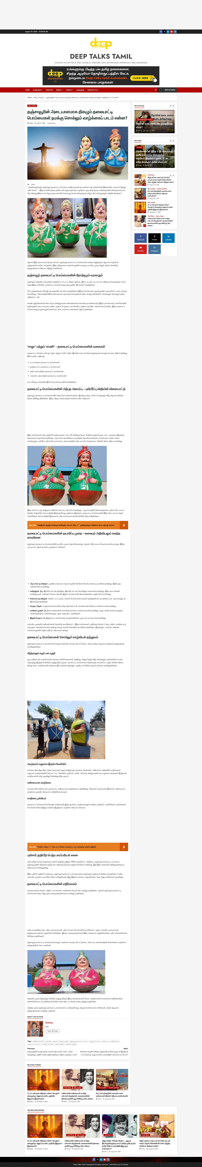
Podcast (49, 90)
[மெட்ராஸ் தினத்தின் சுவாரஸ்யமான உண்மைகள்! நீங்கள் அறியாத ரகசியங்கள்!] (112, 1079)
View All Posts (52, 1031)
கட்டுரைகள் (37, 90)
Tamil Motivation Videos (144, 120)
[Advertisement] (101, 15)
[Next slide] (173, 106)
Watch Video (170, 90)
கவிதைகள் (80, 90)
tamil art (55, 1041)
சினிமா (58, 90)
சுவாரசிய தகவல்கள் (114, 1088)
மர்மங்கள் (139, 147)
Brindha (140, 130)
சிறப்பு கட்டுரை (32, 106)
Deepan (31, 1102)
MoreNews (114, 1164)
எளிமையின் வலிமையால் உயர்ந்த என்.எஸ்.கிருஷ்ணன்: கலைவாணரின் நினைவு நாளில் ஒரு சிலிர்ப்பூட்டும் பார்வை (77, 1096)
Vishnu (31, 123)
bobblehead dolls (38, 1041)
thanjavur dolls (64, 1041)
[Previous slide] (170, 106)
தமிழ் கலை (105, 1041)
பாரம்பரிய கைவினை (47, 1044)
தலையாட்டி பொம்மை (34, 1044)
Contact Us (92, 90)
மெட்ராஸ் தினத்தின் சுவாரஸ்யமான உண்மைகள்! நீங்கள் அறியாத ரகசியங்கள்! (140, 180)
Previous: (52, 1051)
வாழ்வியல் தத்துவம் (71, 1044)
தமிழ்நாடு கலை (115, 1041)
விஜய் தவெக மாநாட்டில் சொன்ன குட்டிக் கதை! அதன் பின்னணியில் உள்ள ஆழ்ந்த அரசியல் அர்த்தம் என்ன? (154, 1143)
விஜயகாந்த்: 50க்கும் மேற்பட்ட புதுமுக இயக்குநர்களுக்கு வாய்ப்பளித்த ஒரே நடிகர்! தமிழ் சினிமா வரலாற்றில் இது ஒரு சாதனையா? (140, 221)
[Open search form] (155, 90)
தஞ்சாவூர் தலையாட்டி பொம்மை (79, 1041)
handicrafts (48, 1041)
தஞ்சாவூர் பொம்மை (95, 1041)
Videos (69, 90)
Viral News (67, 1088)
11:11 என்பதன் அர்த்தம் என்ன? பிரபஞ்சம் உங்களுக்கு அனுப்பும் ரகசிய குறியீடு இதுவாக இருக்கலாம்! (43, 1096)
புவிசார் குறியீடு (59, 1044)
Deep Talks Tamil (101, 56)
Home (27, 90)
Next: (104, 1051)
